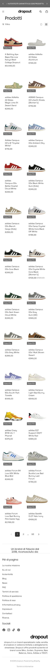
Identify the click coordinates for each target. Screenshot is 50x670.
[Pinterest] (18, 630)
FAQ (4, 587)
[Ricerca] (41, 12)
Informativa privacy (11, 604)
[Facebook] (4, 630)
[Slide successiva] (47, 4)
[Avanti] (39, 534)
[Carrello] (47, 12)
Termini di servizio (10, 591)
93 (33, 534)
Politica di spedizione (12, 596)
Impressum (7, 609)
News (4, 583)
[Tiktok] (13, 630)
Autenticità (7, 574)
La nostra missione (11, 565)
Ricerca (5, 617)
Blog (4, 578)
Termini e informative (25, 666)
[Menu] (3, 11)
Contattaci (7, 613)
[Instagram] (8, 630)
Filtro (7, 24)
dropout (19, 661)
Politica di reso (9, 600)
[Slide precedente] (3, 4)
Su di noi (6, 570)
